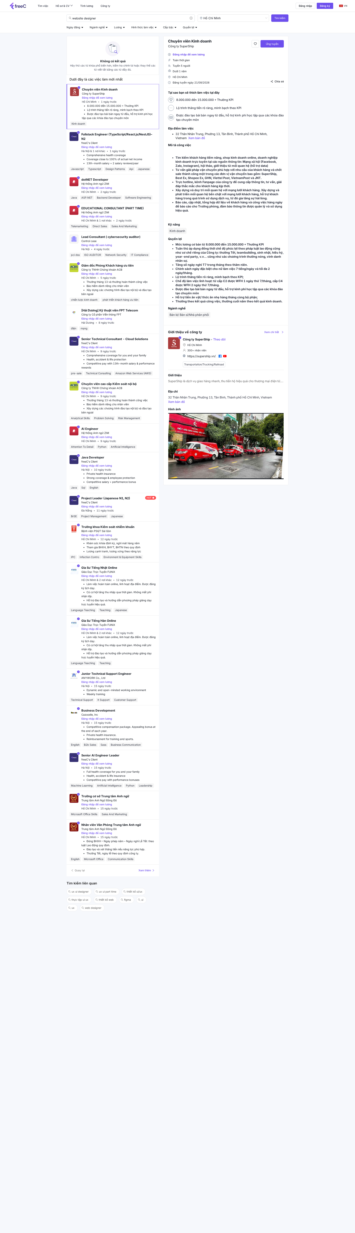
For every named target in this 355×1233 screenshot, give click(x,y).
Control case (89, 241)
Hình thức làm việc (142, 27)
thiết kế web (106, 899)
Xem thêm (144, 870)
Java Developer (92, 457)
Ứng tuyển (272, 43)
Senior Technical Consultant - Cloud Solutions (114, 339)
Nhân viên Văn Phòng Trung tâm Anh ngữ (111, 825)
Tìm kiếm (279, 18)
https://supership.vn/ (201, 356)
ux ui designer (80, 891)
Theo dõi (218, 339)
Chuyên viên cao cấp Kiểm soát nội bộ (109, 384)
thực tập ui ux (80, 899)
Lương (118, 27)
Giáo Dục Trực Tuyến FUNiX (98, 571)
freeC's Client (89, 142)
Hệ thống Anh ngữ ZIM (95, 183)
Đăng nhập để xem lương (97, 97)
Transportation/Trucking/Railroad (204, 364)
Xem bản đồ (196, 138)
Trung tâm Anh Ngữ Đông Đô (99, 800)
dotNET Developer (94, 179)
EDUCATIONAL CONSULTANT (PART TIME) (112, 208)
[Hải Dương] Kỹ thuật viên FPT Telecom (109, 310)
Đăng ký (325, 5)
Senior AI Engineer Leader (100, 755)
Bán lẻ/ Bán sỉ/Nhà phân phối (189, 315)
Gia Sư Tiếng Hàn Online (98, 621)
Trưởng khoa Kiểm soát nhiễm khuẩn (107, 527)
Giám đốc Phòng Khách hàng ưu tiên (107, 265)
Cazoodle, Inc (89, 714)
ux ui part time (107, 891)
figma (127, 899)
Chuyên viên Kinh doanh (100, 89)
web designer (93, 907)
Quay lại (80, 870)
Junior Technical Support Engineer (106, 674)
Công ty (105, 5)
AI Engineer (89, 429)
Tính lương (86, 5)
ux (73, 907)
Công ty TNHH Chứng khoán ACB (101, 269)
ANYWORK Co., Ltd (93, 677)
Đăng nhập (305, 5)
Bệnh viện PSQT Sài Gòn (96, 531)
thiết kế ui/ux (134, 891)
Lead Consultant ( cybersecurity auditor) (110, 237)
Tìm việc (43, 5)
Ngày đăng (73, 27)
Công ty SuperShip (93, 93)
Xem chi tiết (271, 332)
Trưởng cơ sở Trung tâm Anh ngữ (105, 796)
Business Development (98, 710)
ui (142, 899)
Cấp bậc (168, 27)
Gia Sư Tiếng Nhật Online (99, 567)
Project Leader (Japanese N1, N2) (105, 498)
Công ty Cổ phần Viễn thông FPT (101, 314)
